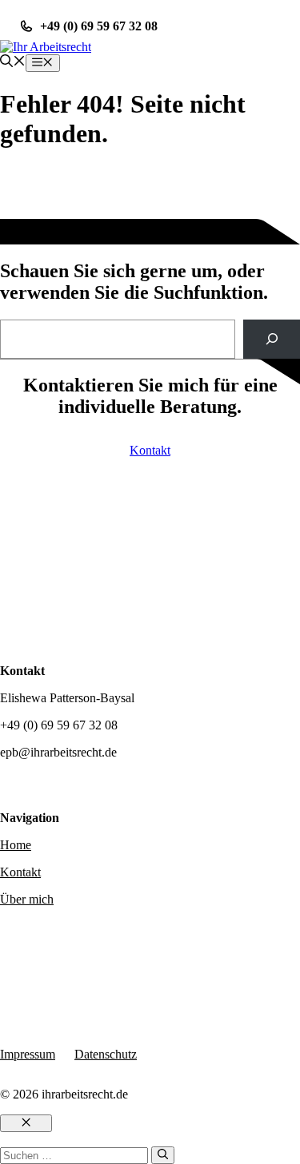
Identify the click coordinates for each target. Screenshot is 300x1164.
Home (15, 845)
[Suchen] (162, 1155)
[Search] (271, 339)
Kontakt (150, 450)
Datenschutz (105, 1054)
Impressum (27, 1054)
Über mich (27, 899)
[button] (13, 63)
